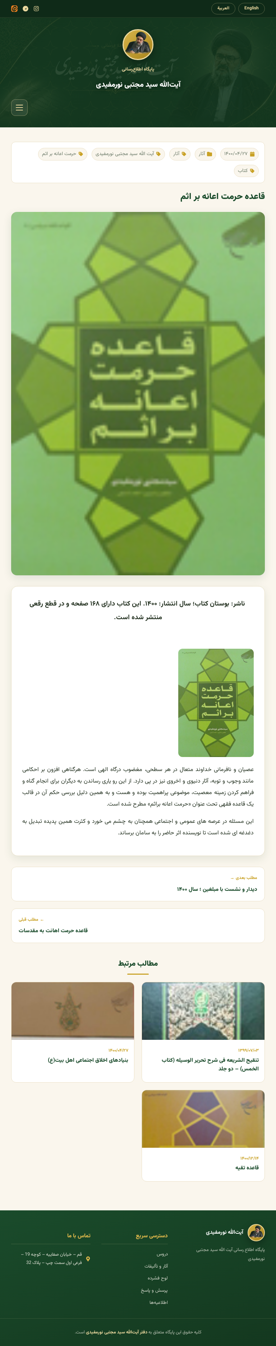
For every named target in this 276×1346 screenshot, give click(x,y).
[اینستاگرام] (36, 9)
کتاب (243, 171)
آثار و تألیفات (156, 1266)
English (251, 8)
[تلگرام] (25, 9)
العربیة (223, 8)
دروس (162, 1254)
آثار (202, 154)
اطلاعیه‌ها (159, 1302)
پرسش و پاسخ (154, 1290)
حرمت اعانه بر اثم (59, 154)
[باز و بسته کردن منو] (19, 107)
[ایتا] (14, 8)
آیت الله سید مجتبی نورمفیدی (125, 154)
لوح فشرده (158, 1278)
